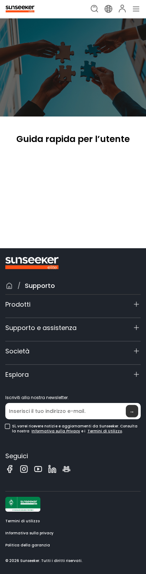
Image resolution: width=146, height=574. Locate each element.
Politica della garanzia (27, 545)
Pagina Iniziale (9, 286)
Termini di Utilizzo (105, 431)
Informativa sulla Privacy (56, 431)
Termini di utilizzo (22, 521)
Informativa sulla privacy (29, 533)
